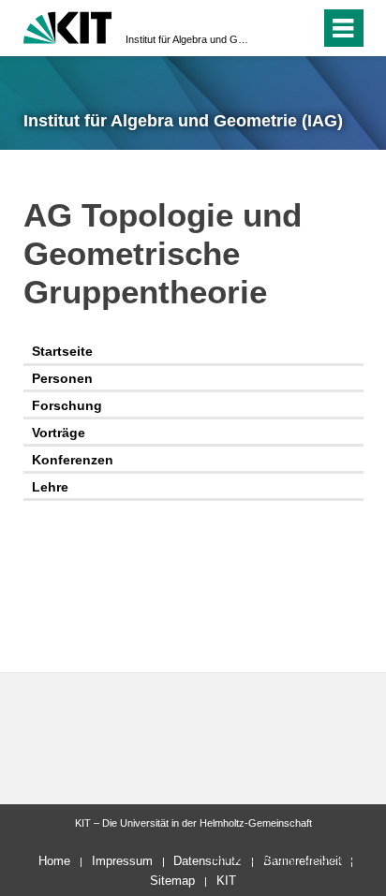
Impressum (122, 861)
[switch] (272, 28)
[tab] (193, 352)
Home (54, 861)
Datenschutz (207, 861)
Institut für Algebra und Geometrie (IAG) (187, 39)
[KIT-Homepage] (67, 25)
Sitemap (172, 881)
